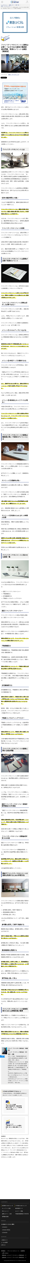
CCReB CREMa (6, 1229)
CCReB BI (4, 1232)
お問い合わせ (5, 1253)
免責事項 (23, 1251)
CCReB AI (4, 1227)
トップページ (4, 5)
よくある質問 (4, 1242)
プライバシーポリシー (12, 1250)
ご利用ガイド (4, 1240)
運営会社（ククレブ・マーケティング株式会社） (13, 1255)
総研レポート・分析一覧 (14, 5)
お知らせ (3, 1244)
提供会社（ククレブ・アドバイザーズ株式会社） (13, 1257)
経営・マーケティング (5, 6)
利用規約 (3, 1251)
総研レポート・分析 (7, 1213)
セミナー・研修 (19, 1211)
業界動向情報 (5, 1216)
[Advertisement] (15, 1176)
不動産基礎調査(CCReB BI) (22, 1213)
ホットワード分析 (6, 1208)
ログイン (27, 2)
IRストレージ (5, 1211)
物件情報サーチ (19, 1208)
